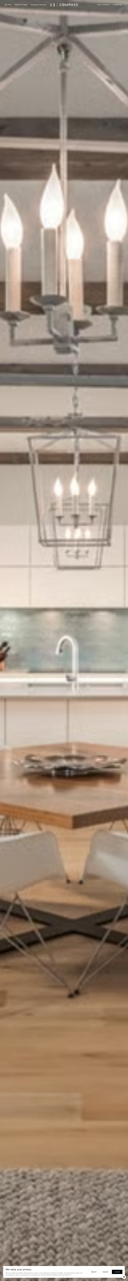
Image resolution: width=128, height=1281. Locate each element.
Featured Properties (38, 5)
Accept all (117, 1272)
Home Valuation (103, 5)
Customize (105, 1272)
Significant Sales (21, 5)
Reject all (93, 1272)
